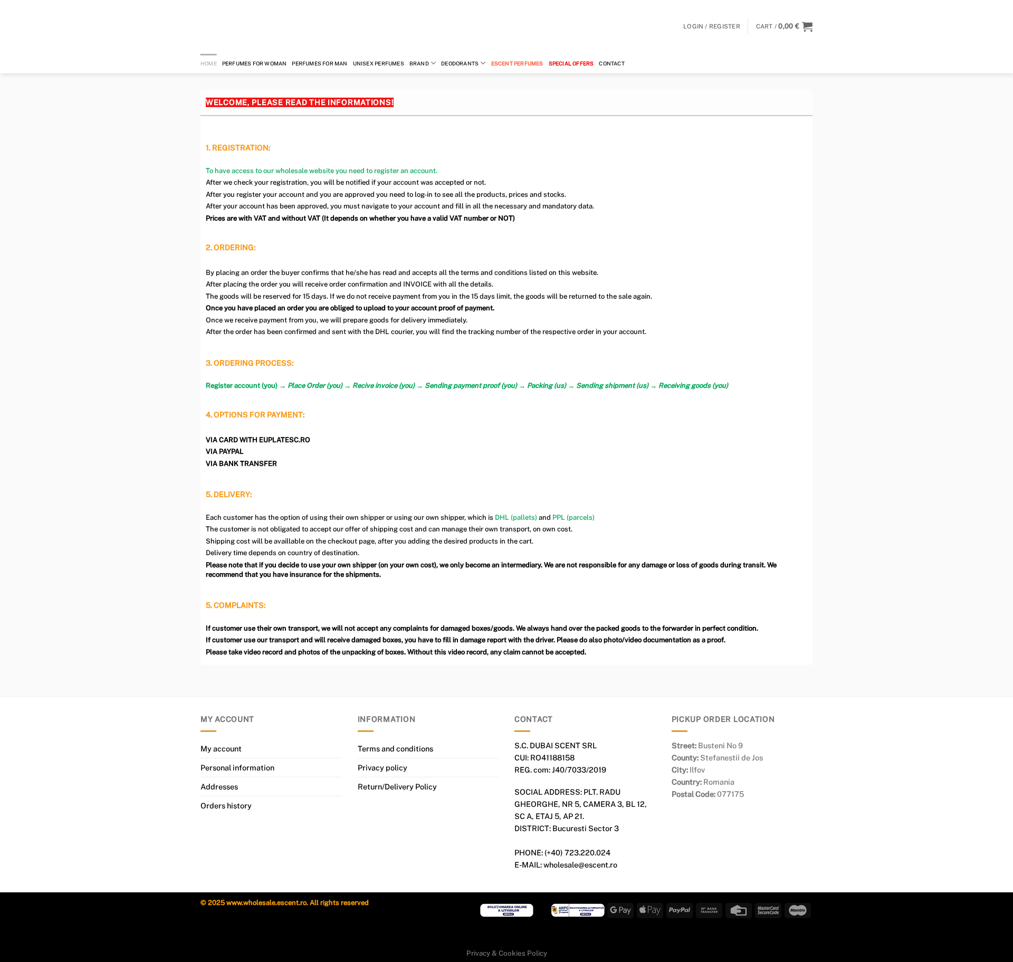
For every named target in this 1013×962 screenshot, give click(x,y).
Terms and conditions (395, 748)
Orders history (226, 805)
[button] (784, 26)
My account (221, 748)
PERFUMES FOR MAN (319, 63)
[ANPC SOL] (506, 909)
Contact (611, 63)
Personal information (237, 767)
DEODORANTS (460, 63)
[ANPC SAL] (578, 909)
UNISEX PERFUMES (378, 63)
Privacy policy (382, 767)
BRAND (419, 63)
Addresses (219, 786)
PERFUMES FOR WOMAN (254, 63)
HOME (208, 63)
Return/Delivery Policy (397, 786)
